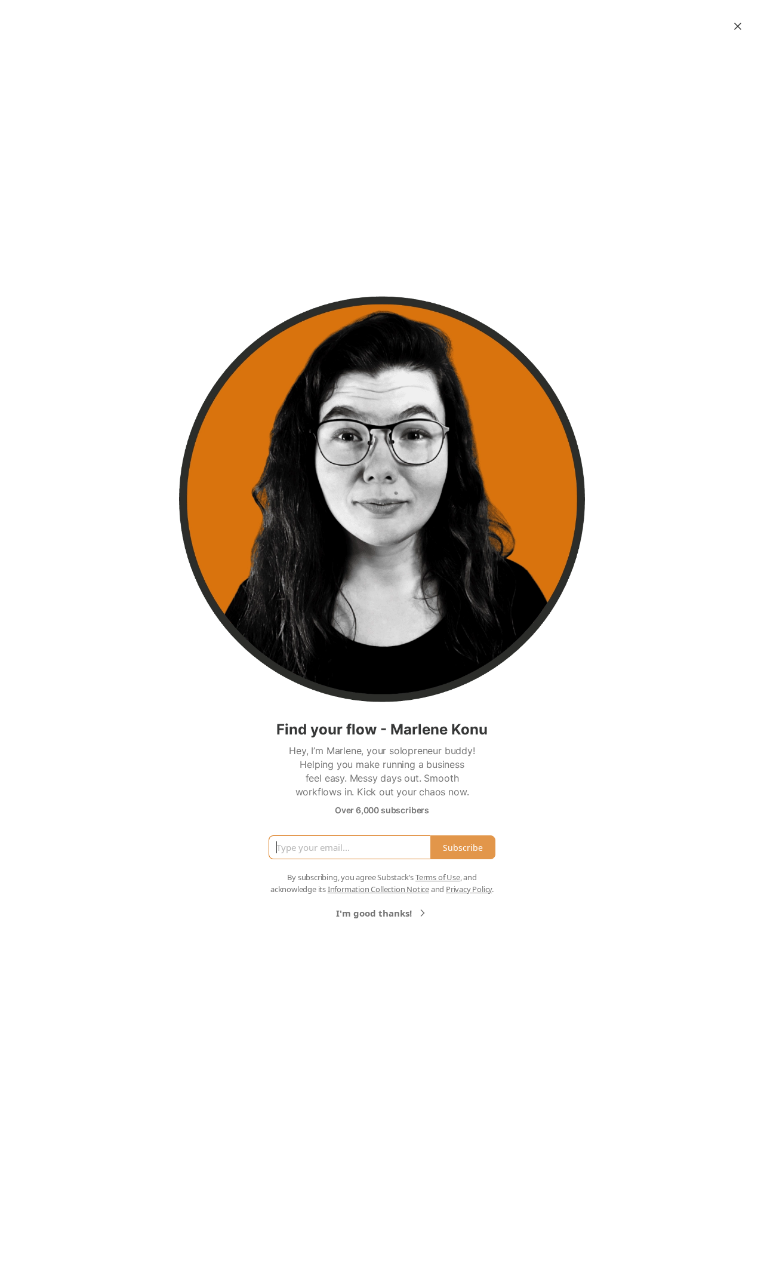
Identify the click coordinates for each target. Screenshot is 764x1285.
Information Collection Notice (378, 889)
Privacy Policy (469, 889)
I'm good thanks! (374, 913)
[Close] (738, 26)
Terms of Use (437, 877)
